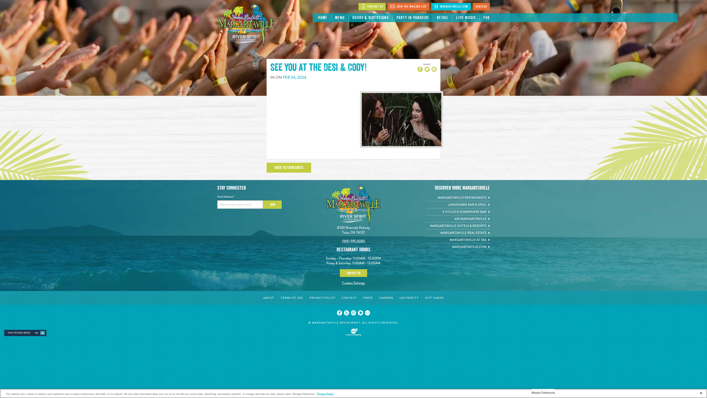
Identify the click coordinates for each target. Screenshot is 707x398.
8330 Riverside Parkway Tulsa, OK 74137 (353, 230)
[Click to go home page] (246, 25)
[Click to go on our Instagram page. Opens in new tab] (353, 312)
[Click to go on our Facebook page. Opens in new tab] (339, 312)
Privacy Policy (325, 394)
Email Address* (225, 197)
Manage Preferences (543, 392)
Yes (36, 333)
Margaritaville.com (453, 6)
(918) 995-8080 (353, 241)
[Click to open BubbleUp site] (353, 332)
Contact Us (375, 6)
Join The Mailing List (411, 6)
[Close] (701, 393)
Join (272, 204)
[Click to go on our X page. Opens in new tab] (346, 312)
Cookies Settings (353, 282)
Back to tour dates (289, 168)
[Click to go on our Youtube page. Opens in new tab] (360, 312)
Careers (481, 6)
